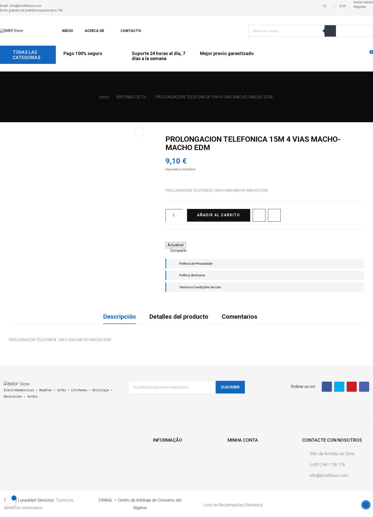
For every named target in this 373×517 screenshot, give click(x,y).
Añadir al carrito (218, 215)
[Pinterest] (208, 250)
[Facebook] (327, 387)
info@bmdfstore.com (329, 475)
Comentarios (239, 316)
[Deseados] (359, 54)
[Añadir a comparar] (274, 215)
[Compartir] (193, 250)
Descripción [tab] (119, 316)
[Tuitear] (200, 250)
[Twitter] (339, 387)
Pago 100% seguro (82, 53)
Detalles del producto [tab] (178, 316)
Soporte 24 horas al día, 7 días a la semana (158, 56)
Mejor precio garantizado (227, 53)
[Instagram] (364, 387)
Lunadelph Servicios (36, 500)
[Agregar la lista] (259, 215)
